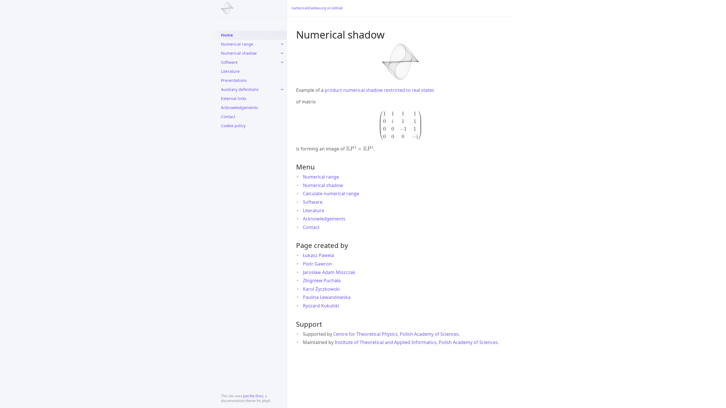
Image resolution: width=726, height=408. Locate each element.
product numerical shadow (354, 90)
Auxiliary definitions (240, 89)
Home (227, 35)
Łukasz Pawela (318, 255)
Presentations (234, 80)
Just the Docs (253, 396)
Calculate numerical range (331, 193)
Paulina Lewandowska (327, 297)
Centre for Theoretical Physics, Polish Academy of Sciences (396, 334)
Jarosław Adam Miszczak (329, 272)
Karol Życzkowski (321, 289)
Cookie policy (233, 125)
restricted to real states (409, 90)
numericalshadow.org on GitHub (317, 8)
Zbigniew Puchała (322, 280)
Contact (228, 116)
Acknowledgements (239, 107)
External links (233, 98)
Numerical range (237, 44)
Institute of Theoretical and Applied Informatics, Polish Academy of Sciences (416, 342)
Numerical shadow (239, 53)
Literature (230, 71)
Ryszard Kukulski (321, 306)
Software (229, 62)
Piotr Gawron (317, 264)
